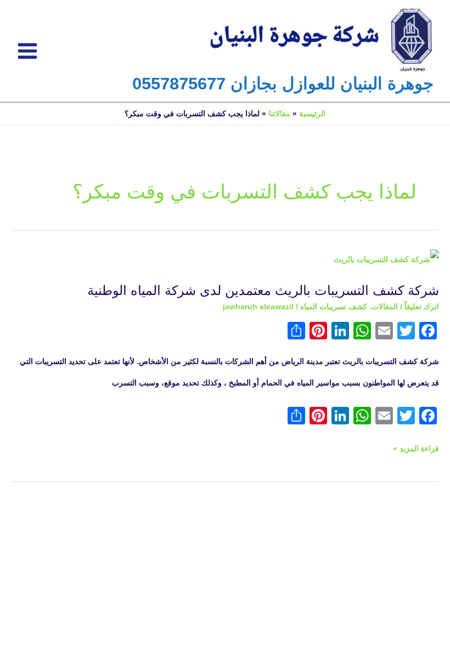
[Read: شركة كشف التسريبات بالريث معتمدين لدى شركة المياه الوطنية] (386, 260)
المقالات (385, 307)
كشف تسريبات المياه (333, 307)
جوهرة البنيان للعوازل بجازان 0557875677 (283, 83)
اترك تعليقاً (421, 307)
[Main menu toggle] (27, 50)
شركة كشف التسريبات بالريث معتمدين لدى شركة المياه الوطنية (263, 290)
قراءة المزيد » (416, 446)
